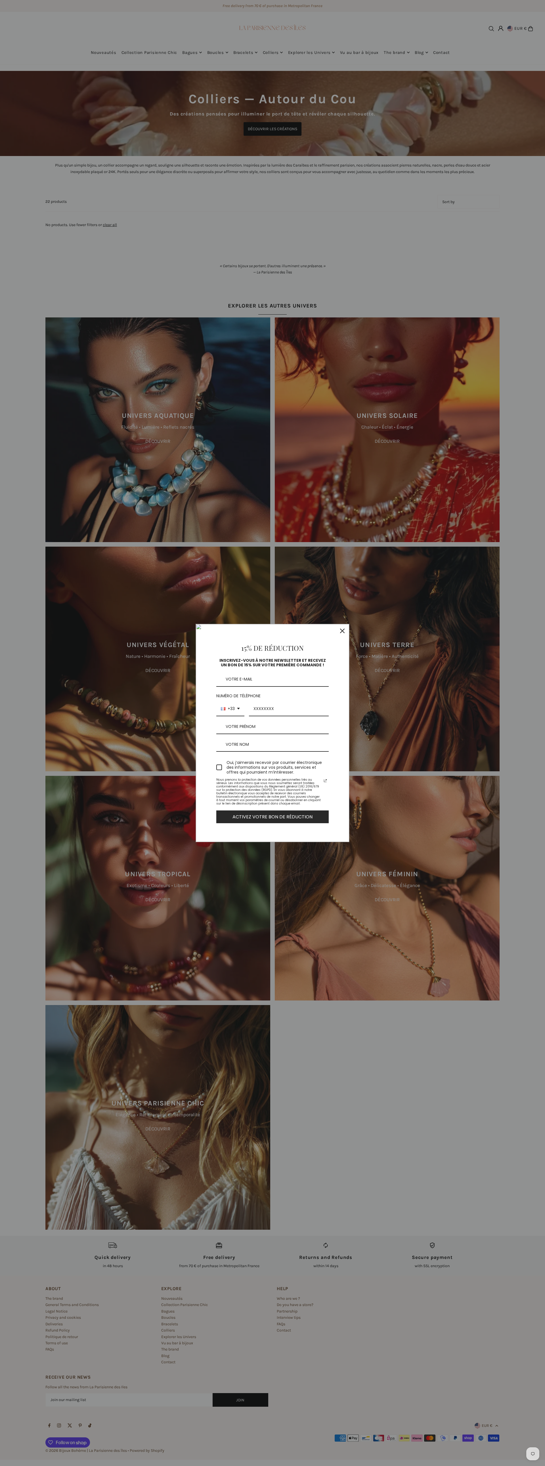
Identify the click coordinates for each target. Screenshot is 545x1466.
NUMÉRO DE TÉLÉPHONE (238, 696)
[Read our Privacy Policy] (325, 780)
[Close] (342, 631)
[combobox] (230, 709)
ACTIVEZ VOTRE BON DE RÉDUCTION (272, 817)
